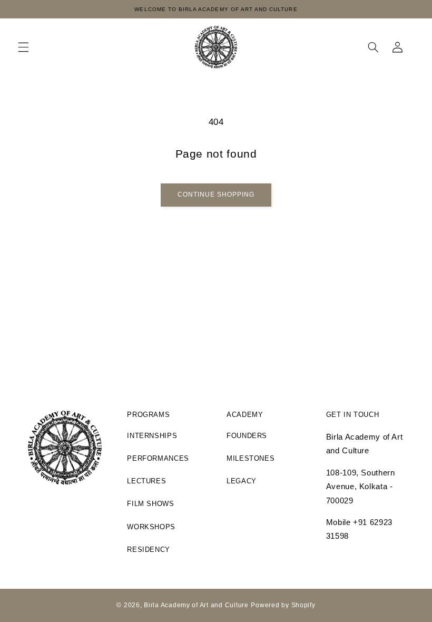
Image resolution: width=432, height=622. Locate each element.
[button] (23, 47)
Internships (152, 436)
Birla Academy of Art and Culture (196, 605)
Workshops (151, 527)
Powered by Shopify (283, 605)
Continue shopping (216, 194)
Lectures (146, 481)
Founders (247, 436)
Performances (158, 458)
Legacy (242, 481)
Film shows (150, 504)
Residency (148, 549)
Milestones (250, 458)
